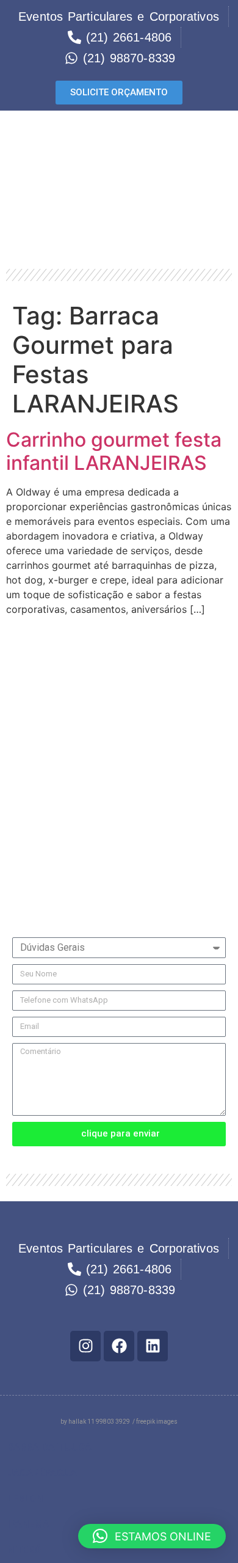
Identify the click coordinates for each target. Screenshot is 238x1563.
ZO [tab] (19, 838)
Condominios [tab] (43, 728)
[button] (119, 1447)
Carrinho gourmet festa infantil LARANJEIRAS (114, 451)
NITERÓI (25, 1550)
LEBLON (25, 1498)
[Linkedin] (152, 1346)
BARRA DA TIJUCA (49, 1447)
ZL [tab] (19, 810)
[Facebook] (119, 1346)
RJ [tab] (18, 645)
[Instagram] (85, 1346)
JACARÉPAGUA (42, 1473)
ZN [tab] (19, 783)
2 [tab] (15, 755)
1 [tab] (15, 700)
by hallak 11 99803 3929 (95, 1421)
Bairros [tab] (29, 673)
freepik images (157, 1421)
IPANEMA (28, 1524)
